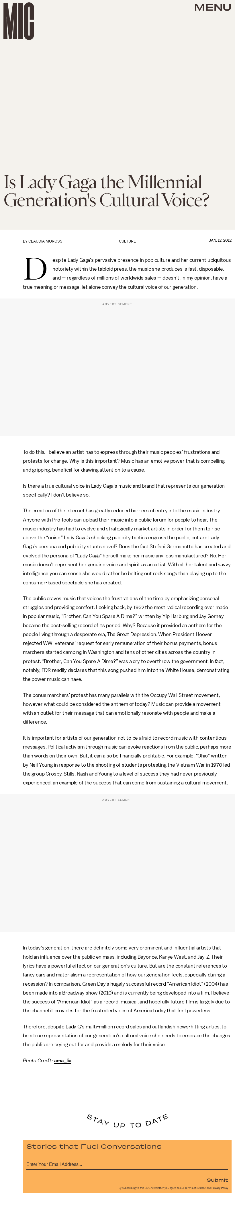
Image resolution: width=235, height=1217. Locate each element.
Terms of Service (195, 1188)
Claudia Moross (45, 241)
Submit (217, 1180)
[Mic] (18, 21)
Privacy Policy (219, 1188)
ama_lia (62, 1060)
